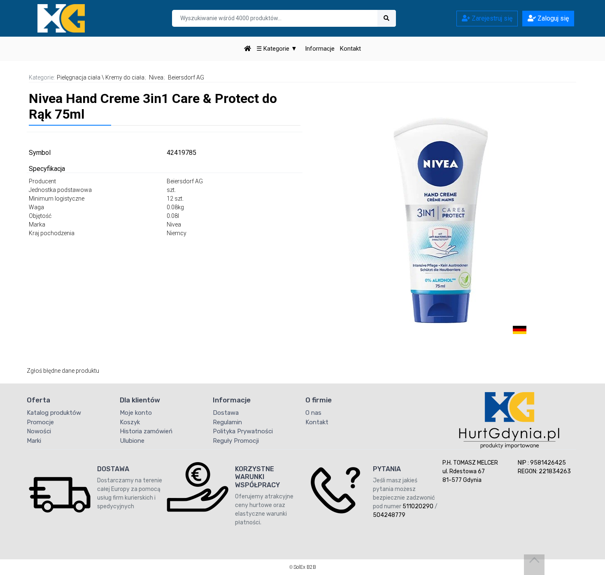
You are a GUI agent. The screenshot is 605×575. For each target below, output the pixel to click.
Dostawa (226, 412)
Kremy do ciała (124, 77)
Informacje (320, 48)
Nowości (39, 431)
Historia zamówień (146, 431)
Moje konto (136, 412)
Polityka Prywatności (243, 431)
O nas (313, 412)
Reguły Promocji (236, 440)
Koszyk (130, 422)
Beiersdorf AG (186, 77)
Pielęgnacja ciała (78, 77)
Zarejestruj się (491, 18)
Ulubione (132, 440)
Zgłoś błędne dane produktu (63, 370)
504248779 (389, 515)
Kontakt (350, 48)
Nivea (156, 77)
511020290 (418, 506)
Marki (34, 440)
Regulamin (227, 422)
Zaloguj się (552, 18)
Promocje (40, 422)
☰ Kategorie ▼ (276, 48)
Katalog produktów (54, 412)
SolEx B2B (304, 567)
